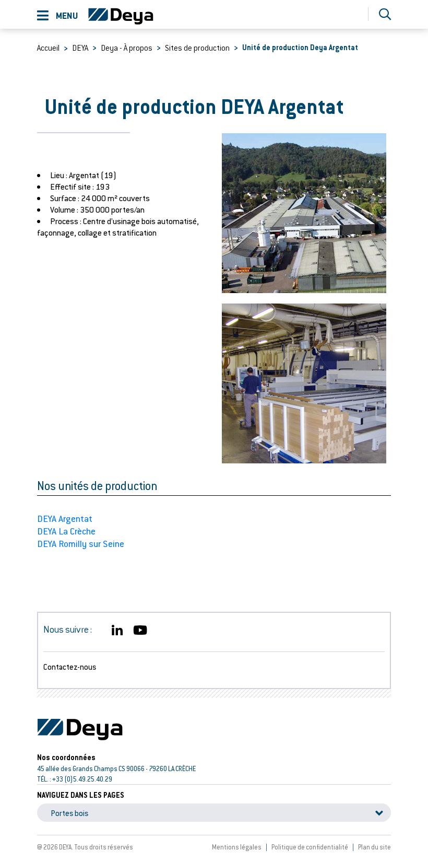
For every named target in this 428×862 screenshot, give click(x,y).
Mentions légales (236, 847)
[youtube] (140, 630)
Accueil (48, 47)
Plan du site (374, 847)
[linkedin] (117, 630)
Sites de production (197, 47)
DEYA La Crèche (66, 531)
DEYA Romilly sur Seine (80, 544)
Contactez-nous (69, 666)
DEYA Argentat (64, 518)
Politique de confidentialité (309, 847)
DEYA (80, 47)
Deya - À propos (126, 47)
